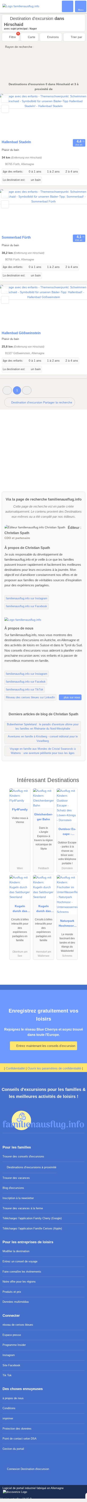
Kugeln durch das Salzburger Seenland (20, 909)
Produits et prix (12, 1291)
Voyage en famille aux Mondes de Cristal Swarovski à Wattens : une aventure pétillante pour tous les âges (43, 751)
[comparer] (5, 109)
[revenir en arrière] (10, 116)
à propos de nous (13, 1398)
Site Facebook (11, 1365)
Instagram (9, 1355)
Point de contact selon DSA (20, 1438)
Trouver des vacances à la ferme (23, 1208)
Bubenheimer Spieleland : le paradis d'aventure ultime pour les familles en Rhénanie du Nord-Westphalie (43, 726)
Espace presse (12, 1335)
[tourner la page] (76, 116)
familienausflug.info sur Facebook (26, 606)
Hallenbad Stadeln (16, 142)
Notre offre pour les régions (19, 1281)
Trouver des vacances (16, 1178)
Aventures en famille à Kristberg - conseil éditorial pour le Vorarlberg (43, 739)
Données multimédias (16, 1301)
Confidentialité (15, 1068)
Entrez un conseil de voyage (20, 1261)
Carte (31, 37)
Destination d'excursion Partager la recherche (41, 402)
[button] (7, 390)
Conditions (9, 1408)
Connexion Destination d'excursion (27, 1469)
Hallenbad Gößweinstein (21, 333)
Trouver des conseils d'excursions (23, 1156)
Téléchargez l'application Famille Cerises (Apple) (32, 1228)
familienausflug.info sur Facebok (26, 681)
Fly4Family (20, 809)
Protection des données (17, 1428)
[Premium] (78, 784)
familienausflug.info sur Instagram (26, 598)
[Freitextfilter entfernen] (67, 6)
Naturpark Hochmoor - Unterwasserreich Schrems (67, 924)
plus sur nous (71, 697)
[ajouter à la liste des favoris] (5, 99)
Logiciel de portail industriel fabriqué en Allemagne (32, 1490)
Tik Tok (7, 1375)
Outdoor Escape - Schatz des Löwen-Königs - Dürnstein (67, 832)
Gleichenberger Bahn (43, 817)
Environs (52, 37)
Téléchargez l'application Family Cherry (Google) (32, 1218)
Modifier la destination (16, 1251)
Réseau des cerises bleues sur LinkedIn (30, 697)
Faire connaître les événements (22, 1271)
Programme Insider (14, 1344)
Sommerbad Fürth (16, 237)
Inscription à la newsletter (18, 1198)
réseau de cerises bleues (18, 1324)
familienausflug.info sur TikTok (24, 689)
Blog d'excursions (13, 1187)
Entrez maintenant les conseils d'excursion (45, 1046)
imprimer (8, 1418)
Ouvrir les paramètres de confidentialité (54, 1068)
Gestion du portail (13, 1448)
